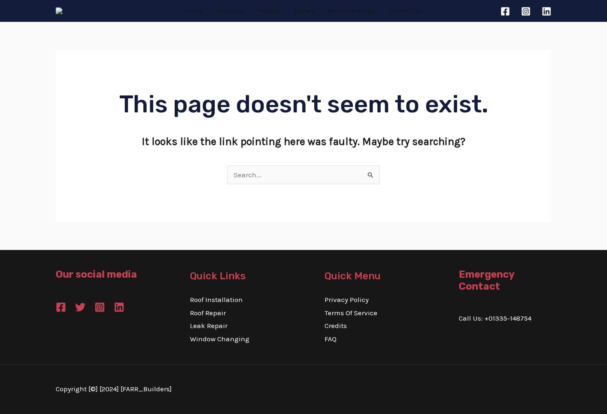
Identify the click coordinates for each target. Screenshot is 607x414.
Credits (336, 325)
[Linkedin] (546, 11)
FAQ (331, 339)
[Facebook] (505, 11)
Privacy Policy (347, 299)
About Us (229, 10)
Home (194, 10)
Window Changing (219, 339)
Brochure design (352, 10)
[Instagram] (526, 11)
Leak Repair (209, 325)
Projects (268, 10)
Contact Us (406, 10)
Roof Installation (216, 299)
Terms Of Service (351, 313)
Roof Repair (208, 313)
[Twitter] (80, 307)
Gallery (304, 10)
